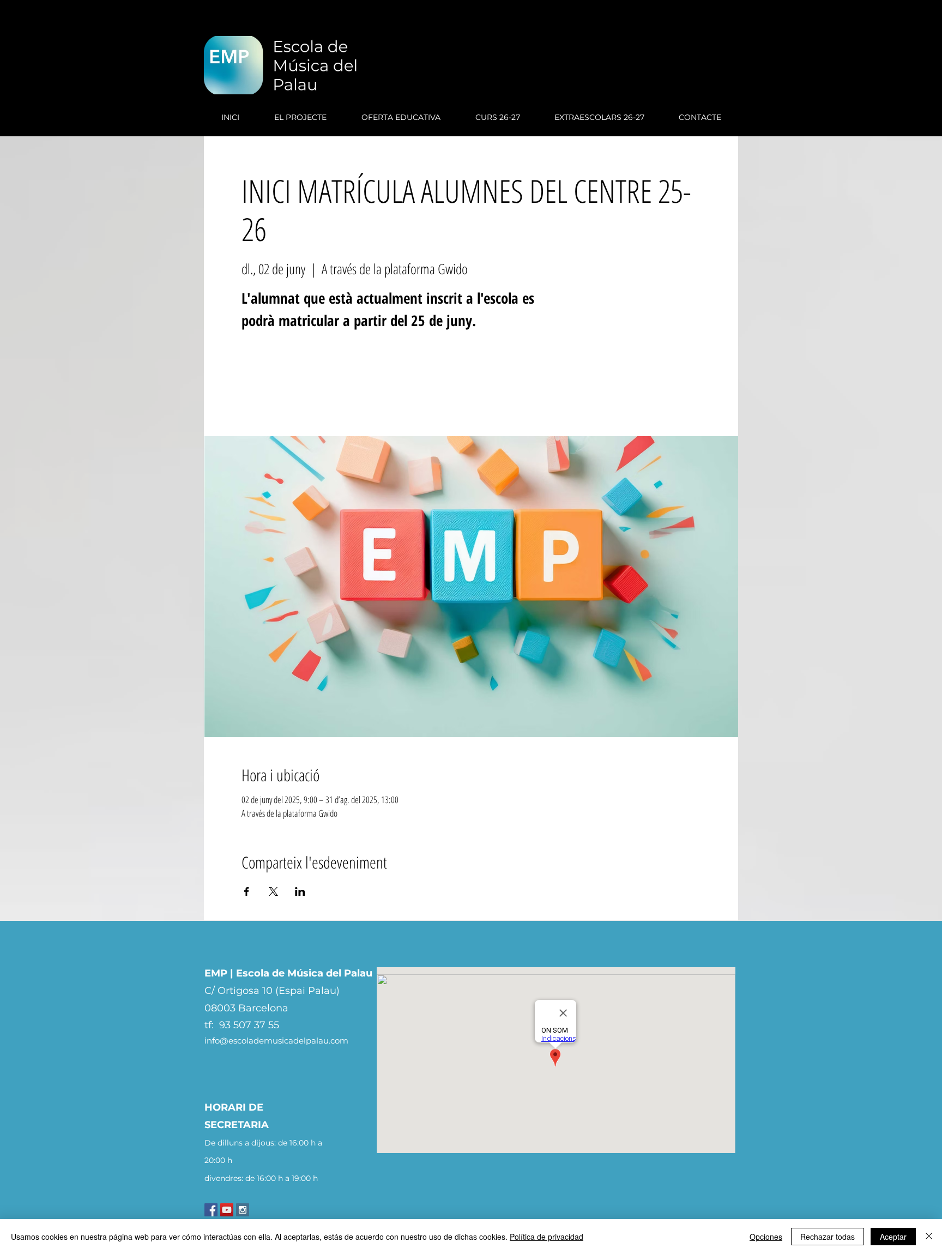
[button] (300, 117)
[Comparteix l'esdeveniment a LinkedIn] (300, 891)
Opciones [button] (766, 1236)
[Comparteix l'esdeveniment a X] (273, 891)
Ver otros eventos (317, 385)
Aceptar (893, 1236)
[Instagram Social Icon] (242, 1209)
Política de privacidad (546, 1236)
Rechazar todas (827, 1236)
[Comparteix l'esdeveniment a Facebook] (246, 891)
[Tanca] (928, 1236)
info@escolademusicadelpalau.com (276, 1040)
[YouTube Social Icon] (226, 1209)
